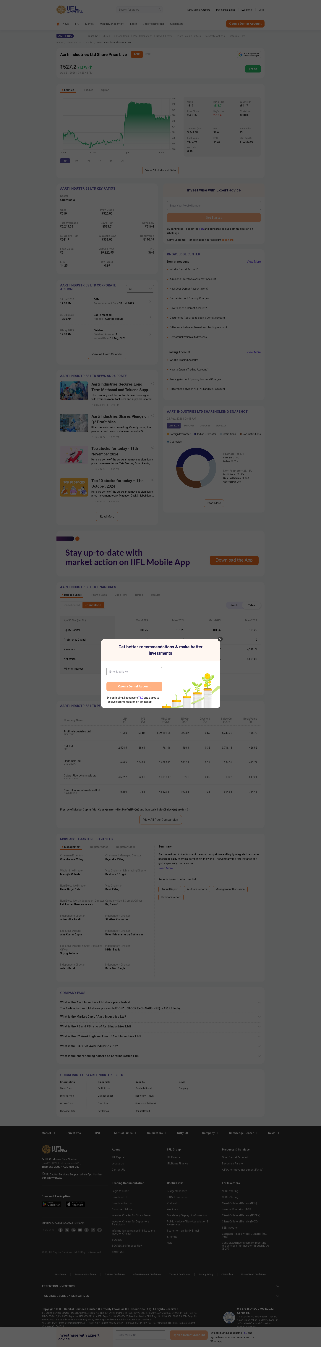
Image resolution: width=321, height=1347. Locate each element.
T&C (140, 697)
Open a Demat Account (134, 686)
